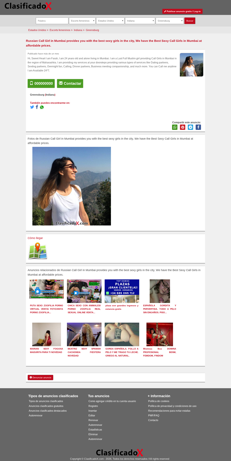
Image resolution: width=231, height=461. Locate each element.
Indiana (78, 30)
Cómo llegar (35, 238)
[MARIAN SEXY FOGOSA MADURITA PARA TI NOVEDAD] (46, 340)
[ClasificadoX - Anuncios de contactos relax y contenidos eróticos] (119, 452)
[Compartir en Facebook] (198, 127)
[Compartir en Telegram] (190, 127)
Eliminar (93, 434)
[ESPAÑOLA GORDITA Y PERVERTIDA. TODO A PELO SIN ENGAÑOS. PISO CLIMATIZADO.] (159, 297)
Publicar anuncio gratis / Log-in (183, 11)
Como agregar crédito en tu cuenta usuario (112, 401)
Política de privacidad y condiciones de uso (172, 406)
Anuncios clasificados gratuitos (46, 406)
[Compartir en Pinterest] (182, 127)
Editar (91, 415)
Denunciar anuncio (41, 377)
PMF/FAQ (153, 415)
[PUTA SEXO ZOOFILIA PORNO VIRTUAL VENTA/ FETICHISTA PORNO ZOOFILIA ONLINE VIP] (46, 288)
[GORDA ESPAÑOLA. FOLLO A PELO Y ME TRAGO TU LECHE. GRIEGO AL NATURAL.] (122, 335)
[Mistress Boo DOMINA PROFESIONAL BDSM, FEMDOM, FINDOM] (159, 340)
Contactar (72, 83)
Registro (93, 406)
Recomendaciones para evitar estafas (169, 410)
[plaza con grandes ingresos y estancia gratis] (122, 296)
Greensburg (92, 30)
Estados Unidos (37, 30)
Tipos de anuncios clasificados (46, 401)
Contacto (153, 420)
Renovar (93, 420)
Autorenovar (35, 415)
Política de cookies (158, 401)
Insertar (92, 410)
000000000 (43, 83)
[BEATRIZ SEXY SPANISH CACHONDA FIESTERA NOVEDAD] (84, 339)
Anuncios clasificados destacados (48, 410)
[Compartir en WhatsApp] (174, 127)
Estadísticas (95, 429)
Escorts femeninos (60, 30)
